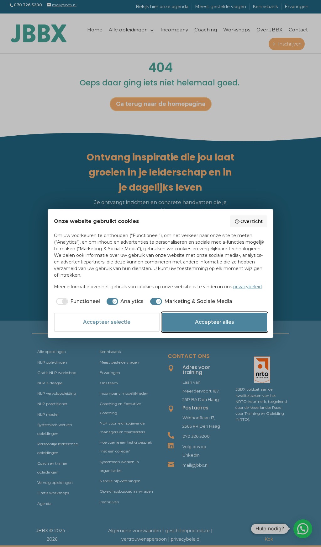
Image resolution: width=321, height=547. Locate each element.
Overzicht (251, 221)
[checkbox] (77, 301)
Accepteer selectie (106, 322)
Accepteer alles (214, 322)
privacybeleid (247, 287)
